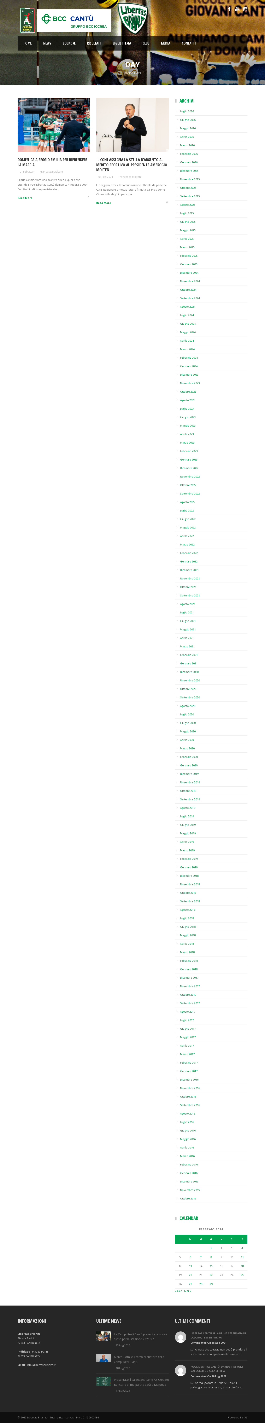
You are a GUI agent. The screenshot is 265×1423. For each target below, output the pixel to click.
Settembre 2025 (190, 196)
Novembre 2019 (190, 782)
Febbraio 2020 (189, 757)
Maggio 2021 (188, 629)
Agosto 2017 (187, 1011)
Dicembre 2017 (189, 977)
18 (242, 1266)
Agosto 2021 (187, 604)
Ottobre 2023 (188, 391)
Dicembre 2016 (189, 1079)
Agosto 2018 (187, 910)
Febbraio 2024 (189, 357)
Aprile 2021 (187, 638)
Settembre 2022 (190, 493)
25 (242, 1275)
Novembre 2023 (190, 383)
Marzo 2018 (187, 952)
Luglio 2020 (187, 714)
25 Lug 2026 (123, 1345)
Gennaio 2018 (189, 969)
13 (190, 1266)
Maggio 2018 (188, 935)
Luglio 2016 (187, 1122)
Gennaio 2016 (189, 1173)
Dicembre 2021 (189, 570)
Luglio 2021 (187, 612)
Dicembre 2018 (189, 876)
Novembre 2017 (190, 986)
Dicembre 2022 (189, 468)
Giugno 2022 (188, 519)
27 (190, 1284)
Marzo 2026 (187, 145)
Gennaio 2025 (189, 264)
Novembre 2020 (190, 680)
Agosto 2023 (187, 400)
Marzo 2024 (187, 349)
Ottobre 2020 (188, 689)
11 (242, 1257)
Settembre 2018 (190, 901)
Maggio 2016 (188, 1139)
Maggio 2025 (188, 230)
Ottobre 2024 (188, 289)
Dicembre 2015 (189, 1181)
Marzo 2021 (187, 646)
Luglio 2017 (187, 1020)
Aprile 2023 (187, 434)
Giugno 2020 (188, 723)
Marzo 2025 (187, 247)
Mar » (187, 1291)
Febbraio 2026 (189, 154)
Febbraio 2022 (189, 553)
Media (165, 43)
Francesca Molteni (51, 171)
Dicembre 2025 (189, 171)
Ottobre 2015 (188, 1198)
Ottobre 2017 (188, 994)
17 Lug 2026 (123, 1391)
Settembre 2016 (190, 1105)
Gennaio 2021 (189, 663)
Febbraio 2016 (189, 1164)
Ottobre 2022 (188, 485)
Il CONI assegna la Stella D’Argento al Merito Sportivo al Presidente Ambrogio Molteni (131, 165)
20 (190, 1275)
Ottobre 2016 (188, 1096)
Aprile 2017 (187, 1045)
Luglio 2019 (187, 816)
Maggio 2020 (188, 731)
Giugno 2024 (188, 323)
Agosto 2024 (187, 306)
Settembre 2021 (190, 595)
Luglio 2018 (187, 918)
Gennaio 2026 (189, 162)
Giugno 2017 (188, 1028)
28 (200, 1284)
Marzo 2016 (187, 1156)
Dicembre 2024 (189, 272)
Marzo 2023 (187, 442)
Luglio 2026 (187, 111)
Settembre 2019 (190, 799)
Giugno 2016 (188, 1130)
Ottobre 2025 (188, 188)
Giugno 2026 (188, 120)
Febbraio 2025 (189, 256)
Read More (25, 198)
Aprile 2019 (187, 842)
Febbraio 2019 (189, 859)
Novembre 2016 (190, 1088)
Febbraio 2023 (189, 451)
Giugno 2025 (188, 222)
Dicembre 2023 (189, 374)
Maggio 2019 (188, 833)
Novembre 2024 (190, 281)
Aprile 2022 (187, 536)
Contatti (189, 43)
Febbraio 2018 (189, 960)
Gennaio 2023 (189, 459)
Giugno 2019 (188, 825)
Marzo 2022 (187, 544)
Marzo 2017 (187, 1054)
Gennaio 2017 (189, 1071)
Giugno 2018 (188, 927)
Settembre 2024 (190, 298)
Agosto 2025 (187, 205)
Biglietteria (121, 43)
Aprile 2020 (187, 740)
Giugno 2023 (188, 417)
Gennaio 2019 (189, 867)
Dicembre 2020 (189, 672)
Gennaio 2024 (189, 366)
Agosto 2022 (187, 502)
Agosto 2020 (187, 706)
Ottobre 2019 (188, 791)
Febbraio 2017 (189, 1062)
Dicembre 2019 (189, 774)
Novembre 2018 (190, 884)
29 (211, 1284)
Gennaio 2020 (189, 765)
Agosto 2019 (187, 808)
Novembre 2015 (190, 1190)
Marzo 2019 (187, 850)
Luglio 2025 (187, 213)
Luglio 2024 (187, 315)
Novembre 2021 (190, 578)
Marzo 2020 (187, 748)
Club (146, 43)
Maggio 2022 (188, 527)
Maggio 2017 (188, 1037)
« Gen (178, 1291)
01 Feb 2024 (27, 171)
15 (211, 1266)
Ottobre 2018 (188, 893)
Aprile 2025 (187, 239)
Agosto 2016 (187, 1113)
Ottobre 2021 (188, 587)
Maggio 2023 (188, 425)
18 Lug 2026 (123, 1368)
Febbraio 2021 (189, 655)
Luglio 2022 (187, 510)
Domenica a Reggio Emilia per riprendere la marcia (52, 162)
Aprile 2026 (187, 137)
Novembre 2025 (190, 179)
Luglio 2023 (187, 408)
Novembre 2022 (190, 476)
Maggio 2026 (188, 128)
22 (211, 1275)
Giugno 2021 (188, 621)
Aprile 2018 (187, 943)
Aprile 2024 (187, 340)
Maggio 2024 (188, 332)
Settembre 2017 (190, 1003)
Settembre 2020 (190, 697)
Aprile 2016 (187, 1147)
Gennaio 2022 (189, 561)
